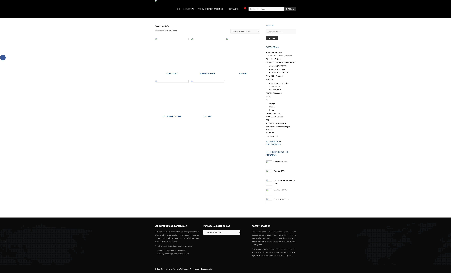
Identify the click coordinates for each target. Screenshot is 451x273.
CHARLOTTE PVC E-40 (279, 72)
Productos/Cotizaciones (210, 9)
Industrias (188, 9)
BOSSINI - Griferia (273, 59)
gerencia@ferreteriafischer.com (176, 254)
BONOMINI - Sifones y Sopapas (279, 56)
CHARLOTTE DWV (277, 69)
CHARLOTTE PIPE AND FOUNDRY (280, 62)
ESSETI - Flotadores (274, 93)
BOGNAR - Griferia (274, 52)
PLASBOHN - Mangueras (276, 123)
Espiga (272, 103)
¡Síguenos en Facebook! (176, 250)
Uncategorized (272, 136)
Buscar (272, 38)
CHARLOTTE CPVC (277, 66)
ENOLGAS (270, 79)
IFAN (268, 96)
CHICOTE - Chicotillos (275, 76)
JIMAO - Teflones (273, 113)
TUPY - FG (270, 133)
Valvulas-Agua (275, 90)
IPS (267, 100)
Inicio (177, 9)
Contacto (233, 9)
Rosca (271, 110)
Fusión (272, 107)
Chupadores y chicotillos (279, 83)
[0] (242, 9)
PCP (267, 120)
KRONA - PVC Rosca (274, 117)
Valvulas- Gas (274, 86)
